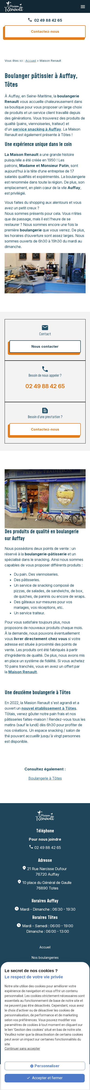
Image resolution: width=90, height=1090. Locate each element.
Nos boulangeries (45, 957)
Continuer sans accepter (22, 1048)
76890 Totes (47, 885)
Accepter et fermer (47, 1078)
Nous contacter (45, 346)
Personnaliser (47, 1066)
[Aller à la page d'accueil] (14, 6)
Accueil (30, 60)
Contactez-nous (45, 31)
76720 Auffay (47, 871)
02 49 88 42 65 (48, 20)
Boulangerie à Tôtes (45, 778)
